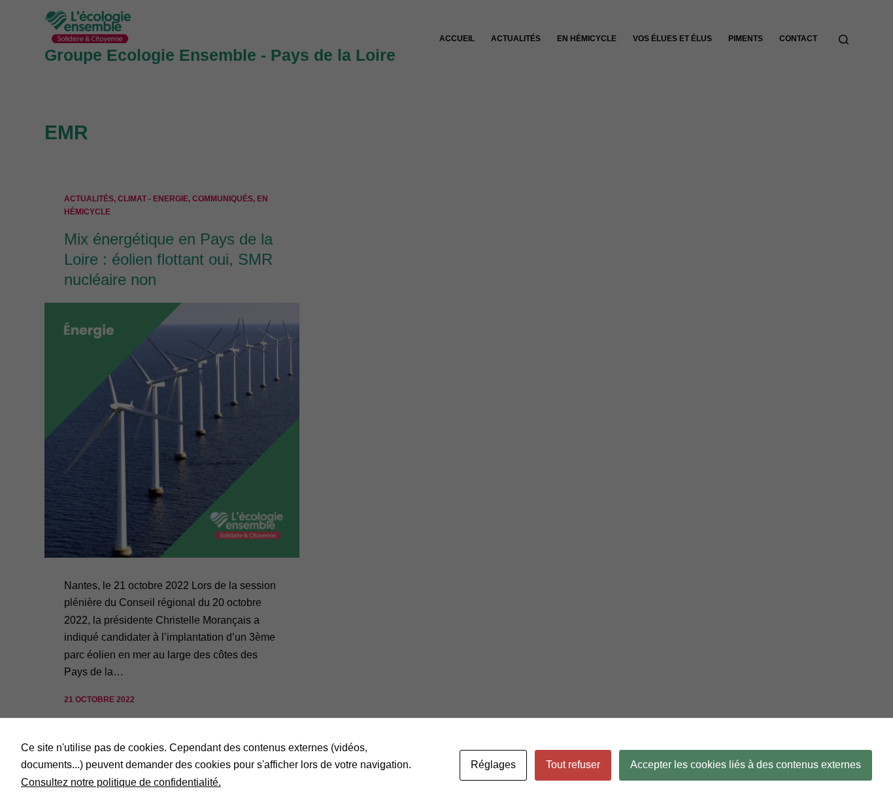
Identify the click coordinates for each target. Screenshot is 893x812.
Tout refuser (573, 764)
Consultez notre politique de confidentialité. (121, 782)
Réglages (493, 764)
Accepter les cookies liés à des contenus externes (745, 764)
